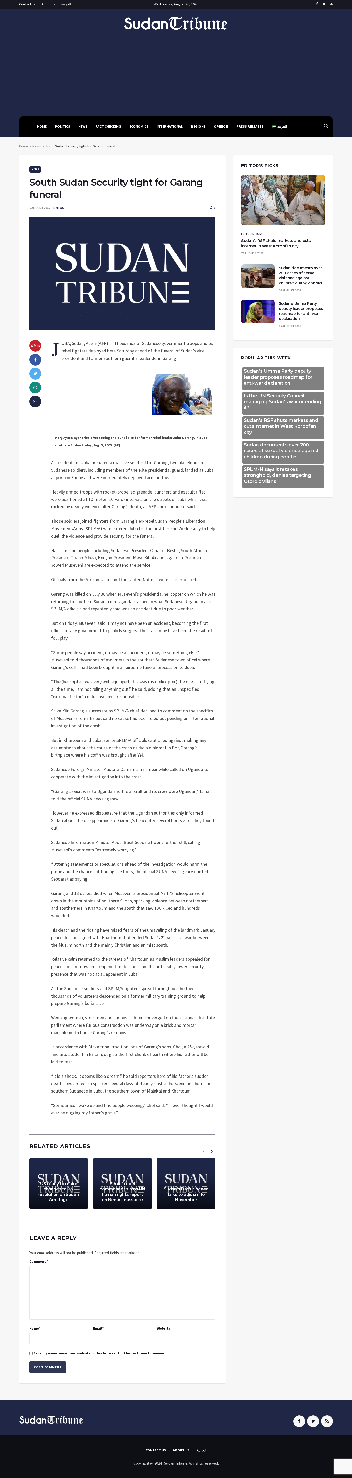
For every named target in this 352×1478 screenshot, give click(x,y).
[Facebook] (317, 4)
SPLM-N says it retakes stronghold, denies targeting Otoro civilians (277, 475)
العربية (66, 4)
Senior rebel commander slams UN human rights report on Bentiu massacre (122, 1191)
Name (34, 1328)
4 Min (35, 345)
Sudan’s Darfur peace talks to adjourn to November (186, 1194)
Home (42, 126)
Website (164, 1328)
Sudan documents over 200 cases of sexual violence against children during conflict (301, 275)
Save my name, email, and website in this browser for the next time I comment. (100, 1353)
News (82, 126)
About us (48, 4)
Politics (62, 126)
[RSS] (331, 4)
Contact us (27, 4)
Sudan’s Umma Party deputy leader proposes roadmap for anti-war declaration (301, 311)
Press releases (249, 126)
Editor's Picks (252, 234)
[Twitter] (324, 4)
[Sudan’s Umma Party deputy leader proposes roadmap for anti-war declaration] (258, 311)
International (170, 126)
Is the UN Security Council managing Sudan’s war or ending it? (282, 402)
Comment (38, 1261)
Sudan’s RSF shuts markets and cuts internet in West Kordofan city (281, 426)
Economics (138, 126)
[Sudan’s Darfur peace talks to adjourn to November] (186, 1183)
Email (98, 1328)
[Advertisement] (176, 69)
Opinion (221, 126)
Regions (198, 126)
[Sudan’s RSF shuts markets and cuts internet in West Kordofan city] (283, 200)
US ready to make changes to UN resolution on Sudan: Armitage (59, 1191)
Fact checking (108, 126)
